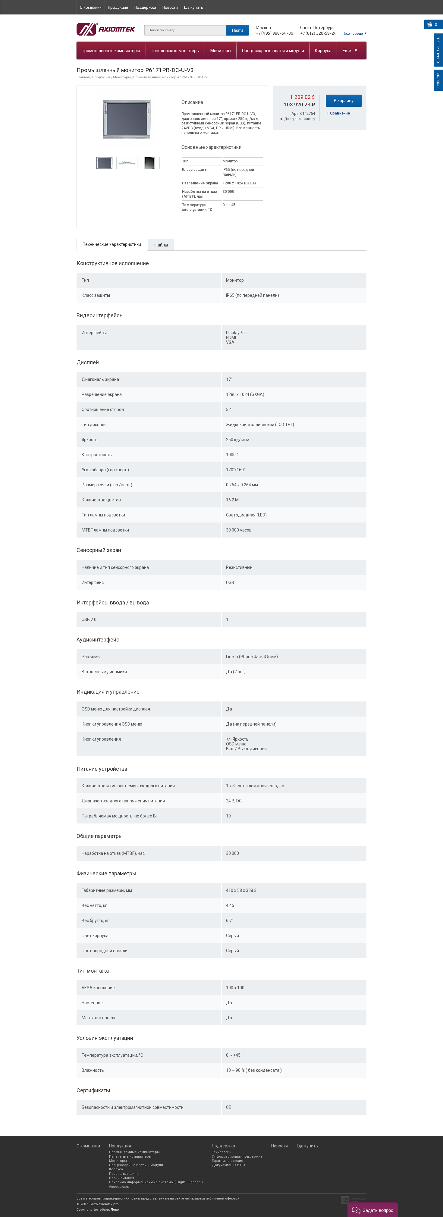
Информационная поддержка (237, 1157)
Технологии (221, 1152)
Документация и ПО (228, 1165)
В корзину (343, 100)
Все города (353, 33)
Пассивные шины (124, 1174)
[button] (372, 1209)
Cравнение (340, 113)
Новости (170, 7)
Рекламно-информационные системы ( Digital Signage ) (156, 1182)
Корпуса (323, 50)
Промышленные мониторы (156, 77)
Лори (115, 1210)
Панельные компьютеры (175, 50)
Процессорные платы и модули (273, 50)
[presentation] (104, 167)
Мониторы (220, 50)
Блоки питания (121, 1178)
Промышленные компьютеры (111, 50)
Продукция (118, 7)
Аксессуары (119, 1187)
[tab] (104, 163)
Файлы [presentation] (161, 245)
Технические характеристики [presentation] (112, 244)
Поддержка (145, 7)
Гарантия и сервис (227, 1161)
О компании (91, 7)
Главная (83, 77)
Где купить (193, 7)
